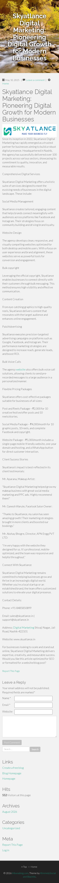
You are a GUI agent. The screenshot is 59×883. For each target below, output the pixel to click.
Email (6, 704)
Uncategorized (11, 828)
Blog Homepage (11, 773)
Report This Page (11, 670)
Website (7, 711)
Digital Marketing (23, 627)
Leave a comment (35, 79)
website (21, 369)
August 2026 (9, 811)
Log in (5, 850)
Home (5, 83)
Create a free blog (13, 767)
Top (25, 866)
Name (6, 698)
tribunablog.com (20, 873)
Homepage (8, 778)
